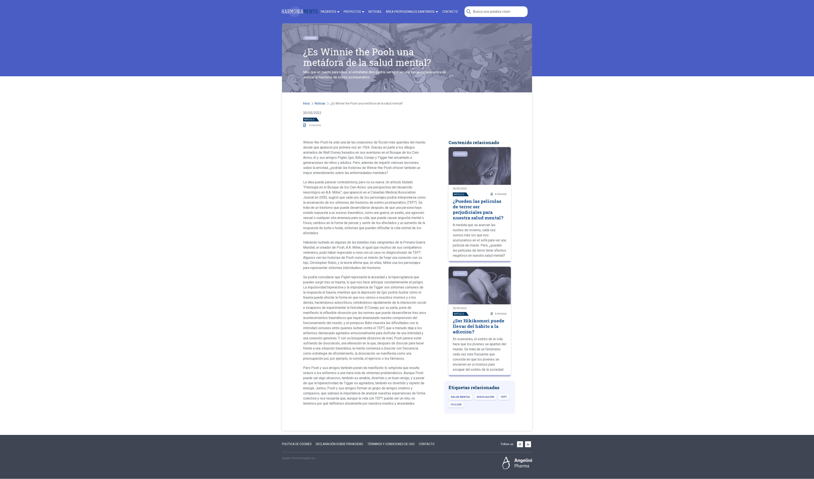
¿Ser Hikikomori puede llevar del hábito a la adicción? (478, 326)
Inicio (306, 103)
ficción (456, 404)
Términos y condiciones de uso (391, 444)
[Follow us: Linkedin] (528, 444)
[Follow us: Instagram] (520, 444)
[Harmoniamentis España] (300, 11)
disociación (485, 396)
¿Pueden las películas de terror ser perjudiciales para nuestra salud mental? (478, 209)
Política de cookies (297, 444)
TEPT (503, 396)
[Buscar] (468, 11)
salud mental (460, 396)
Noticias (320, 103)
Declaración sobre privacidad (339, 444)
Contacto (427, 444)
